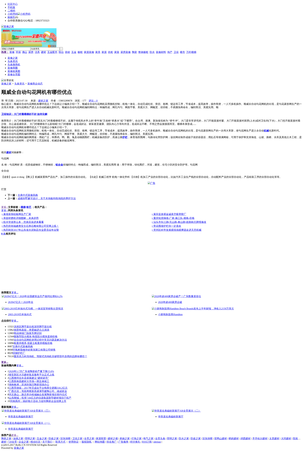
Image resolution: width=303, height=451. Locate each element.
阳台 (61, 52)
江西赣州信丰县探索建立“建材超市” (29, 378)
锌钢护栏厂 (19, 353)
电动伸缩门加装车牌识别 (28, 333)
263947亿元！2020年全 (20, 302)
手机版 (11, 7)
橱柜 (80, 52)
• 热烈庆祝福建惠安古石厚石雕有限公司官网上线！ (30, 226)
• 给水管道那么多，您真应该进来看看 (23, 222)
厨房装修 (126, 52)
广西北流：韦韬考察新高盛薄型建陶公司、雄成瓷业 (38, 391)
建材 (43, 52)
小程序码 (13, 14)
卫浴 (176, 52)
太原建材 (274, 438)
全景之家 (89, 438)
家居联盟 (101, 438)
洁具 (37, 52)
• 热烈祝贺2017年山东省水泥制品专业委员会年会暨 (30, 230)
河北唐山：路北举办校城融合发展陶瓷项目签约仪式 (38, 394)
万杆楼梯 (191, 52)
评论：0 (93, 100)
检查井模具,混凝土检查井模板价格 (33, 343)
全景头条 (160, 438)
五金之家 (42, 438)
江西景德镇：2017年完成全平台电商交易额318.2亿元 (38, 388)
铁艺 (28, 207)
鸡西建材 (246, 438)
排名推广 (112, 441)
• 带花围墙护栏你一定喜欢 (166, 226)
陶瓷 (134, 52)
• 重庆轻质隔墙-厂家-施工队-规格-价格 (173, 218)
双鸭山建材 (220, 438)
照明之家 (30, 438)
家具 (97, 52)
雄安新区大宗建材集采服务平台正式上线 (31, 374)
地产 (169, 52)
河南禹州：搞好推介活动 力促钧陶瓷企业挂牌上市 (38, 401)
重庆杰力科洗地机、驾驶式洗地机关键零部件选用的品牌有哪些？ (50, 356)
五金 (73, 52)
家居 (104, 52)
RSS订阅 (147, 441)
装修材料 (161, 52)
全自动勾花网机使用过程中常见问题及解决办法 (40, 339)
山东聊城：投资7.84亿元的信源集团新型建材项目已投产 (40, 397)
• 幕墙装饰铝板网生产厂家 (16, 214)
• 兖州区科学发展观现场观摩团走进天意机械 (176, 230)
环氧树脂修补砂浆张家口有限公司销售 (34, 349)
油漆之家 (18, 438)
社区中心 (13, 4)
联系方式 (60, 441)
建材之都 (113, 438)
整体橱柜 (143, 52)
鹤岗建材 (234, 438)
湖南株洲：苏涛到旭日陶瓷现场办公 (29, 384)
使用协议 (73, 441)
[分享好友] (7, 80)
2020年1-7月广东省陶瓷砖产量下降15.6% (31, 371)
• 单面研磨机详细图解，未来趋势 (20, 218)
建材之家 (43, 100)
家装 (116, 52)
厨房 (30, 52)
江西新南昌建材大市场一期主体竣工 (29, 381)
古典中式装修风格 (28, 195)
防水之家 (184, 438)
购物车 (11, 17)
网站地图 (100, 441)
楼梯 (23, 207)
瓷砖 (67, 52)
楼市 (182, 52)
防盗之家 (54, 438)
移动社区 (35, 441)
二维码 (11, 10)
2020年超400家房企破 (170, 302)
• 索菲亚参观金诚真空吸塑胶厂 (169, 214)
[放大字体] (2, 100)
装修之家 (6, 83)
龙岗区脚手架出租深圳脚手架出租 (33, 326)
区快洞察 (65, 438)
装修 (12, 52)
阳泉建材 (298, 438)
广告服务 (123, 441)
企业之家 (24, 441)
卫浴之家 (77, 438)
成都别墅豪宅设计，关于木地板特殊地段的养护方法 (47, 198)
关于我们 (47, 441)
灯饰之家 (136, 438)
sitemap (157, 441)
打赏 (3, 189)
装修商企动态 (35, 83)
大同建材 (286, 438)
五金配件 (52, 52)
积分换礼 (135, 441)
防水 (152, 52)
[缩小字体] (6, 100)
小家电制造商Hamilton (170, 314)
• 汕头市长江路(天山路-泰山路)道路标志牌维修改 (179, 222)
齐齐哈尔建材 (259, 438)
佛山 (24, 52)
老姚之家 (125, 438)
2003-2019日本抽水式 (20, 314)
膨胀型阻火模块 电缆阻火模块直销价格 (35, 336)
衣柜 (110, 52)
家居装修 (89, 52)
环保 (18, 52)
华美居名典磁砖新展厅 (20, 416)
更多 (4, 207)
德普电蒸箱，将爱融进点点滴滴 (31, 330)
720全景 (12, 441)
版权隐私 (87, 441)
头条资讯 (19, 83)
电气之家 (148, 438)
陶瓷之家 (6, 438)
